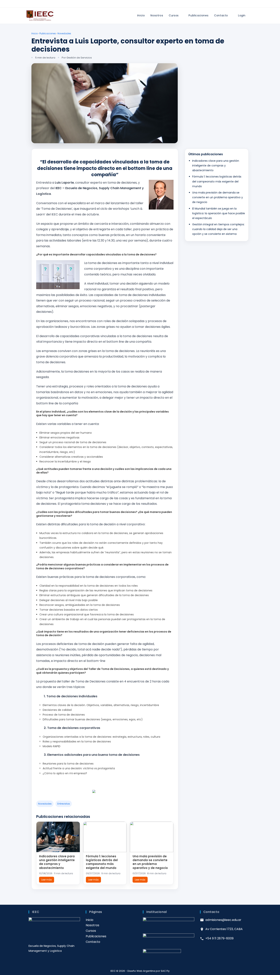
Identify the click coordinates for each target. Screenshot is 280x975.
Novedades (64, 33)
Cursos (91, 931)
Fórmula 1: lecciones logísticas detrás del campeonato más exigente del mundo (102, 862)
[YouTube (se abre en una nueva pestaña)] (146, 4)
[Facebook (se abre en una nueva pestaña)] (134, 4)
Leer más (46, 879)
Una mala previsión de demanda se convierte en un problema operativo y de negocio (150, 862)
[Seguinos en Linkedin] (108, 793)
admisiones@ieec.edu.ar (223, 920)
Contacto (93, 942)
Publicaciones (47, 33)
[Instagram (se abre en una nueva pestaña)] (138, 4)
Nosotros (92, 925)
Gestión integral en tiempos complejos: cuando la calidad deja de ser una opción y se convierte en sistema (218, 229)
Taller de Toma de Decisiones (109, 669)
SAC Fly (165, 971)
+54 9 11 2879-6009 (219, 938)
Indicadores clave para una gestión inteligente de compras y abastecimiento (57, 862)
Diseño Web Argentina (141, 971)
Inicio (34, 33)
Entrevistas (63, 803)
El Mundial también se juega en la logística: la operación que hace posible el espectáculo (218, 213)
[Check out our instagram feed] (116, 793)
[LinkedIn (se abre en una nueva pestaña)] (142, 4)
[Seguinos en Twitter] (101, 793)
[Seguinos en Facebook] (94, 793)
